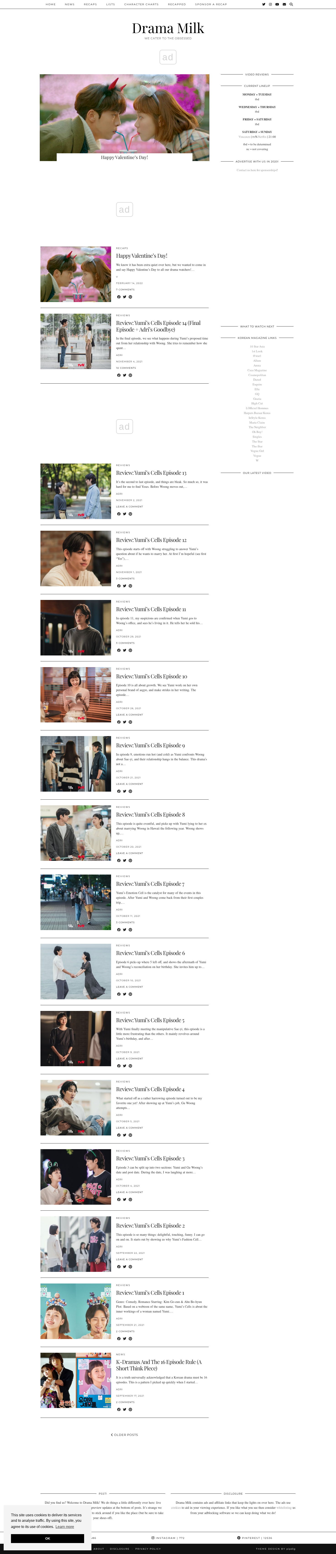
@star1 (257, 356)
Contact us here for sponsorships (257, 170)
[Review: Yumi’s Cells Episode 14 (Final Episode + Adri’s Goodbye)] (75, 341)
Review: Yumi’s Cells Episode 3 (150, 1158)
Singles (257, 437)
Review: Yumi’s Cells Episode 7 (150, 883)
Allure (257, 360)
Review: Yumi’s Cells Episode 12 (151, 539)
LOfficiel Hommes (257, 408)
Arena (257, 365)
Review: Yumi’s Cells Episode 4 (150, 1089)
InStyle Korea (257, 418)
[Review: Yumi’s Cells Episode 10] (75, 695)
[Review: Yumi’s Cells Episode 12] (75, 558)
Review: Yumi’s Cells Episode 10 (151, 676)
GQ (257, 394)
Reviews (123, 315)
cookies (176, 1507)
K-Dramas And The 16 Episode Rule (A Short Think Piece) (158, 1365)
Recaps (90, 4)
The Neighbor (257, 427)
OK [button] (47, 1538)
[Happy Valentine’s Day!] (75, 274)
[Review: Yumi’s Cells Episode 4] (75, 1107)
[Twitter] (264, 4)
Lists (110, 4)
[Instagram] (270, 4)
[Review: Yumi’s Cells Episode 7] (75, 902)
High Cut (257, 403)
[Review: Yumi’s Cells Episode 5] (75, 1038)
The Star (257, 441)
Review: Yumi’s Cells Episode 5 (150, 1020)
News (70, 4)
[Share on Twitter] (125, 296)
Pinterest (256, 1538)
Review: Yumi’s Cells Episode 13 (151, 472)
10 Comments (126, 367)
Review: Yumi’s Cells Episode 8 (150, 814)
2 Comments (125, 1331)
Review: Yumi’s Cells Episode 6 (150, 952)
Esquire (257, 384)
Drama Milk (168, 27)
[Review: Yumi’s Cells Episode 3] (75, 1177)
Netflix (262, 137)
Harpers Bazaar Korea (257, 413)
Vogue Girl (257, 451)
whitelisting (284, 1507)
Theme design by (276, 1548)
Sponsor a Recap (211, 4)
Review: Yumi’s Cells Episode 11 (151, 609)
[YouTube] (277, 4)
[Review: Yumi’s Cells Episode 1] (75, 1311)
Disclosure (120, 1548)
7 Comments (125, 289)
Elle (257, 389)
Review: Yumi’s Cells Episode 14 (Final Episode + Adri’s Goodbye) (158, 326)
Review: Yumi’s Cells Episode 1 (150, 1292)
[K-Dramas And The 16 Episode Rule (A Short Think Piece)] (75, 1380)
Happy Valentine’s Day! (141, 255)
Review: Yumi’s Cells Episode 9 (150, 745)
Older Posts (125, 1435)
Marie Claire (257, 422)
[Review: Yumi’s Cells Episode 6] (75, 971)
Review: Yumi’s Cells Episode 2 (150, 1225)
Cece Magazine (257, 370)
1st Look (257, 351)
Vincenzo (245, 137)
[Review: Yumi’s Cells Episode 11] (75, 627)
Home (51, 4)
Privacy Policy (148, 1548)
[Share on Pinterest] (130, 296)
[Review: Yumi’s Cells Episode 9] (75, 764)
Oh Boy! (257, 432)
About (98, 1548)
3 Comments (125, 578)
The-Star (257, 446)
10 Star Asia (257, 346)
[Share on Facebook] (119, 296)
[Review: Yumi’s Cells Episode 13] (75, 491)
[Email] (284, 4)
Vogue (257, 455)
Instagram (170, 1538)
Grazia (257, 399)
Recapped (177, 4)
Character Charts (141, 4)
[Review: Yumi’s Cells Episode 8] (75, 833)
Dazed (257, 379)
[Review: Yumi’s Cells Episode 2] (75, 1244)
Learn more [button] (65, 1527)
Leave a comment (129, 506)
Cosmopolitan (257, 375)
